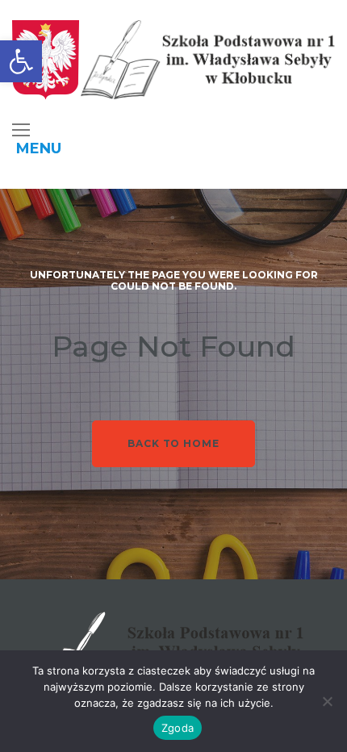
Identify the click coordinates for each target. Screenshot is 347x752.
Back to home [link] (174, 443)
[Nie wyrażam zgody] (327, 701)
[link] (21, 61)
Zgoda (177, 727)
